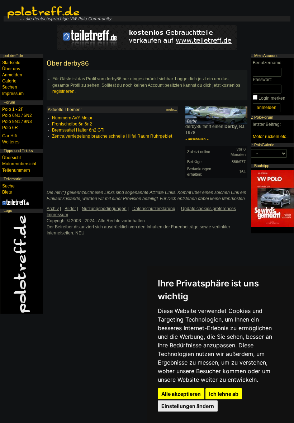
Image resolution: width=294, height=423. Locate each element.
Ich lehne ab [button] (223, 394)
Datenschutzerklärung (153, 208)
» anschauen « (197, 139)
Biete (7, 192)
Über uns (11, 68)
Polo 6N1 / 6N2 (17, 115)
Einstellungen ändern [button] (187, 406)
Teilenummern (16, 170)
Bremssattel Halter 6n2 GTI (78, 130)
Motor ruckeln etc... (271, 136)
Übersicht (11, 157)
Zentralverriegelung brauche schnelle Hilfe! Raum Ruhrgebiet (112, 136)
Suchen (9, 87)
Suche (8, 186)
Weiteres (10, 141)
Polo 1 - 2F (12, 109)
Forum (9, 102)
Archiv (53, 208)
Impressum (13, 93)
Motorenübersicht (19, 163)
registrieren (63, 91)
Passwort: (262, 79)
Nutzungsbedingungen (104, 208)
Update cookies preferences (208, 208)
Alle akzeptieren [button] (181, 394)
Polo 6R (10, 127)
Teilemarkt (13, 179)
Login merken (272, 98)
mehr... (171, 109)
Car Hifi (9, 135)
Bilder (70, 208)
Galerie (9, 81)
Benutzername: (268, 62)
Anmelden (12, 74)
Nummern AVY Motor (72, 117)
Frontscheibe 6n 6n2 (72, 124)
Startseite (11, 62)
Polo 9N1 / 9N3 (17, 121)
